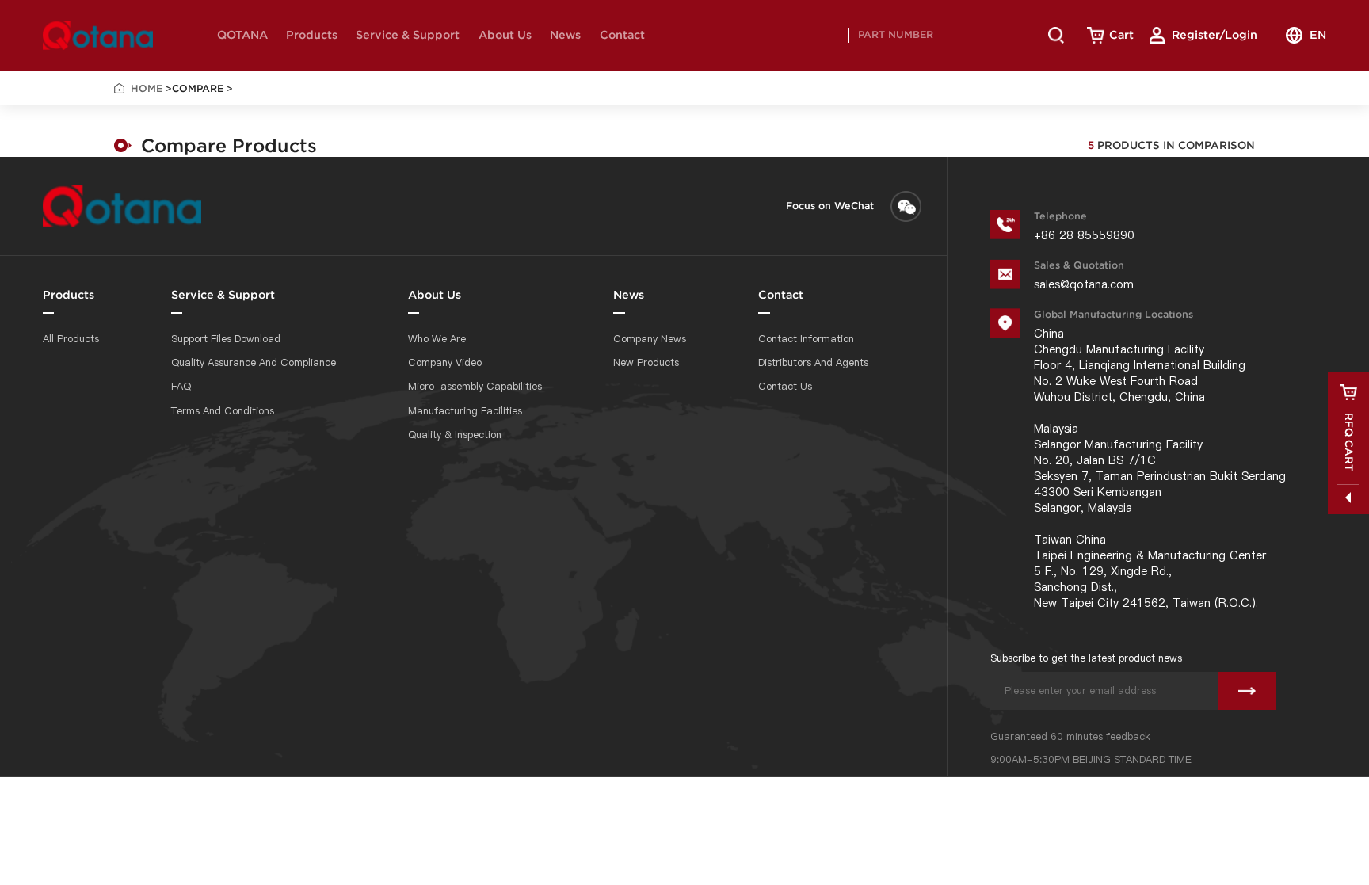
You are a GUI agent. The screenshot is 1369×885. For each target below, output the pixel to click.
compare (197, 88)
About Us (505, 35)
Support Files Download (225, 338)
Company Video (445, 362)
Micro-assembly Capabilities (475, 386)
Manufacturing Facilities (465, 411)
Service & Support (408, 35)
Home (146, 88)
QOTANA (242, 35)
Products (311, 35)
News (565, 35)
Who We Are (437, 338)
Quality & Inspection (454, 434)
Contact (622, 35)
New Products (646, 362)
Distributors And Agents (813, 362)
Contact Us (785, 386)
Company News (649, 338)
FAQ (181, 386)
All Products (71, 338)
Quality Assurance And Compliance (253, 362)
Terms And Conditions (222, 411)
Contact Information (806, 338)
